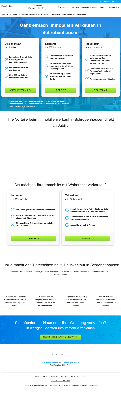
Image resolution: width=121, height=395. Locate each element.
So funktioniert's (73, 7)
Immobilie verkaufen (20, 90)
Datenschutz (64, 376)
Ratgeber (54, 376)
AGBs (73, 376)
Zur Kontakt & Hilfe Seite (60, 365)
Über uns (61, 7)
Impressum (81, 376)
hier (33, 106)
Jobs (37, 376)
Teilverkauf (100, 90)
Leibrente (60, 90)
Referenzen (45, 376)
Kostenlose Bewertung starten (60, 337)
